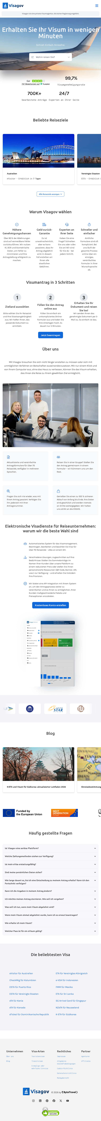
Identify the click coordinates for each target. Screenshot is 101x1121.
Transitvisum (37, 1061)
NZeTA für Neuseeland (67, 1007)
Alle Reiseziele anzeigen (49, 194)
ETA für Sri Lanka (65, 993)
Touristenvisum (38, 1056)
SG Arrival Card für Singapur (71, 1000)
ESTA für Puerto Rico (20, 987)
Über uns (10, 1056)
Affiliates (85, 1061)
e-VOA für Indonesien (67, 980)
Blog (8, 1061)
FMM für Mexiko (64, 987)
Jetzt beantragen (50, 335)
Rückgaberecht (63, 1078)
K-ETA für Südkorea (66, 1014)
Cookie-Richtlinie (65, 1068)
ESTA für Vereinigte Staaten (24, 993)
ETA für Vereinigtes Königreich (72, 973)
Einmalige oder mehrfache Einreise (40, 1067)
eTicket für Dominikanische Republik (29, 1014)
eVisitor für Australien (21, 973)
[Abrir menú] (96, 5)
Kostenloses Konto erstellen (50, 605)
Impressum (61, 1056)
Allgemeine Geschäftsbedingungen (66, 1062)
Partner (85, 1051)
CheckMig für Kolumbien (22, 980)
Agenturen (85, 1056)
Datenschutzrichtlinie (66, 1073)
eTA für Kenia (16, 1000)
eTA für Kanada (17, 1007)
